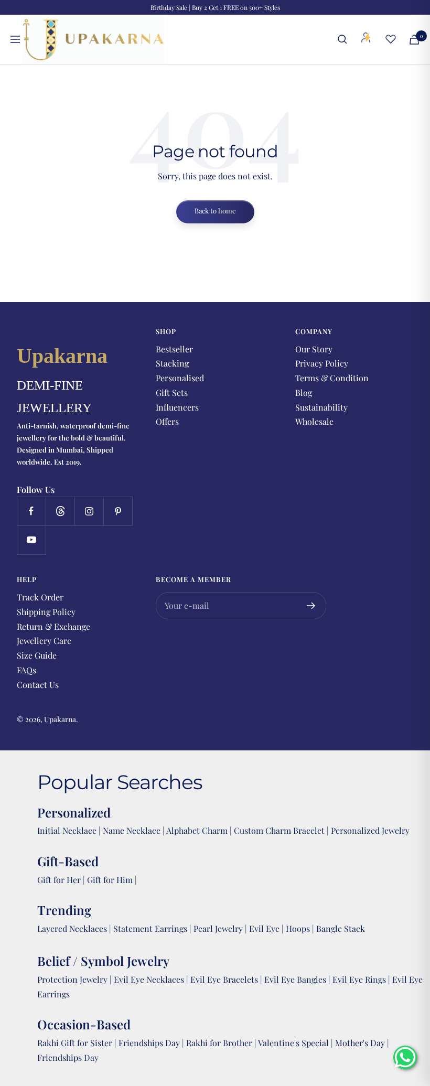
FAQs (26, 669)
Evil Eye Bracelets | (227, 979)
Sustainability (321, 407)
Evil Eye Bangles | (298, 979)
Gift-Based (68, 861)
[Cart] (414, 40)
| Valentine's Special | (294, 1042)
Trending (64, 909)
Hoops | (301, 928)
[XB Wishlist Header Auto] (390, 39)
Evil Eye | (267, 928)
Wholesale (314, 421)
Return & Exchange (53, 626)
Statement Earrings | (153, 928)
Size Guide (37, 655)
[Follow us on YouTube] (31, 539)
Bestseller (174, 348)
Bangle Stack (340, 928)
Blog (303, 392)
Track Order (40, 597)
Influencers (177, 407)
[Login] (366, 39)
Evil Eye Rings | (362, 979)
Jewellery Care (44, 640)
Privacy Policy (321, 363)
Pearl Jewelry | (221, 928)
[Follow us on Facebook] (31, 511)
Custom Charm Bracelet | (282, 830)
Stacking (172, 363)
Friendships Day (150, 1042)
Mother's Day (361, 1042)
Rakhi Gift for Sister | (76, 1042)
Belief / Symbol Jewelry (103, 960)
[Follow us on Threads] (60, 511)
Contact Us (38, 684)
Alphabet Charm (197, 830)
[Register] (311, 605)
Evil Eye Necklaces (149, 979)
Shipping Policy (46, 611)
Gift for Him (110, 879)
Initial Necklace (66, 830)
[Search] (342, 39)
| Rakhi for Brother (218, 1042)
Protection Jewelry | (75, 979)
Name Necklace (130, 830)
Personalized (74, 812)
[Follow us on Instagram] (88, 511)
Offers (167, 421)
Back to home (215, 210)
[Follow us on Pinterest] (117, 511)
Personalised (180, 377)
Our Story (313, 348)
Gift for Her (59, 879)
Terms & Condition (332, 377)
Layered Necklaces (72, 928)
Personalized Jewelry (370, 830)
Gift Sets (172, 392)
